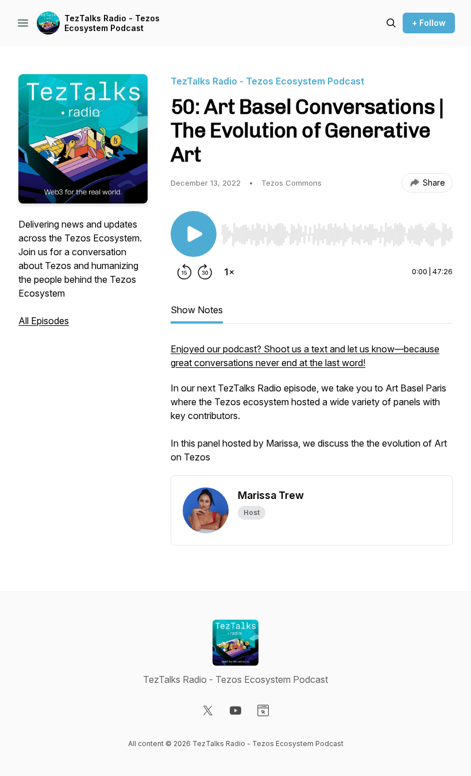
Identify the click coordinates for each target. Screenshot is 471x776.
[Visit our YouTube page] (235, 710)
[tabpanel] (312, 408)
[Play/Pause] (194, 234)
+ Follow (429, 23)
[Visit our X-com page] (208, 710)
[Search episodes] (391, 23)
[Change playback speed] (229, 272)
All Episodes (43, 320)
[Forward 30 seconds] (205, 272)
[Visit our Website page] (263, 710)
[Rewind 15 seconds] (184, 272)
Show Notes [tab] (197, 310)
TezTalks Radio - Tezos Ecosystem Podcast (112, 23)
